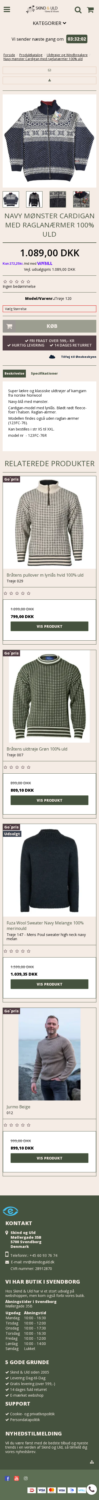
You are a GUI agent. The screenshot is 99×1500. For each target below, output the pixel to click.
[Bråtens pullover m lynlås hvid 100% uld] (49, 522)
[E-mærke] (10, 1217)
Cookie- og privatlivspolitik (32, 1413)
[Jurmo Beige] (49, 1054)
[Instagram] (25, 1478)
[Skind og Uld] (42, 9)
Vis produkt (50, 626)
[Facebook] (7, 1478)
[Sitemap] (92, 1462)
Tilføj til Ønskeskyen (78, 357)
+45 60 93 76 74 (43, 1255)
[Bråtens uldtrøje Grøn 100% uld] (49, 696)
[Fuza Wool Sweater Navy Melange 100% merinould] (49, 870)
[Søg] (78, 11)
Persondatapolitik (25, 1419)
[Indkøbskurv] (90, 9)
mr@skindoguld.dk (38, 1261)
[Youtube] (16, 1478)
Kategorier (48, 23)
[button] (49, 70)
